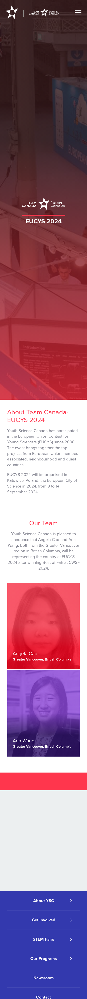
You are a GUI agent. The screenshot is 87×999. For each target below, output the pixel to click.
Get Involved (43, 920)
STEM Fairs (43, 939)
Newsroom (43, 977)
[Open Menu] (78, 12)
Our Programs (43, 958)
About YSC (43, 900)
